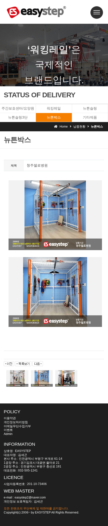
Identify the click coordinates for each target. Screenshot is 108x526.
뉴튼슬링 (90, 108)
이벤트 (8, 430)
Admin (8, 434)
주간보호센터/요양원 (18, 108)
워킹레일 (54, 108)
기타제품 (90, 117)
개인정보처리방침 (16, 422)
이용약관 (10, 418)
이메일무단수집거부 (17, 426)
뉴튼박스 (54, 117)
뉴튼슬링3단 (18, 117)
